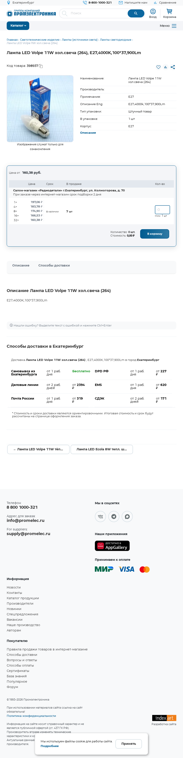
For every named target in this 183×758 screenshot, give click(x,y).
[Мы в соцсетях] (100, 516)
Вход (153, 17)
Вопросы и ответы (22, 660)
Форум (12, 687)
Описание (88, 132)
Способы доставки (54, 265)
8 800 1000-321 (22, 508)
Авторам (14, 630)
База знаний (17, 676)
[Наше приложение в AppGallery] (112, 546)
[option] (40, 108)
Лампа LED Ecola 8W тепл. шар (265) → (105, 449)
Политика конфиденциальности (31, 716)
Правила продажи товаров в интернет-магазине (47, 649)
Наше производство (23, 625)
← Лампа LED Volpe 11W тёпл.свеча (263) (41, 449)
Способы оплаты (20, 665)
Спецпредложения (22, 614)
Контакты (14, 593)
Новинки (14, 609)
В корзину (154, 234)
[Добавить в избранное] (158, 67)
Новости (14, 587)
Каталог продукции (23, 598)
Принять (128, 743)
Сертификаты (18, 671)
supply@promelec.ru (28, 534)
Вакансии (15, 619)
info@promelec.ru (25, 521)
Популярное (17, 681)
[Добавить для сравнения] (165, 67)
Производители (20, 603)
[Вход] (153, 11)
